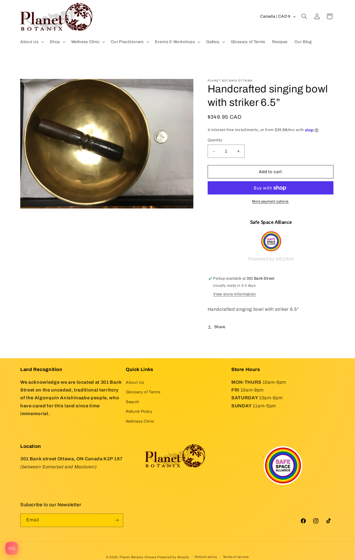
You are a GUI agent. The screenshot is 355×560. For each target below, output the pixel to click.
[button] (31, 42)
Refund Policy (139, 411)
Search (132, 402)
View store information (234, 294)
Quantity (215, 140)
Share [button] (219, 327)
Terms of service (236, 557)
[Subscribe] (116, 520)
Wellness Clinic (140, 421)
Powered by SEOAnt (271, 259)
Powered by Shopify (173, 557)
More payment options (270, 202)
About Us (135, 382)
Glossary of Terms (143, 392)
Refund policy (206, 557)
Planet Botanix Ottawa (138, 557)
